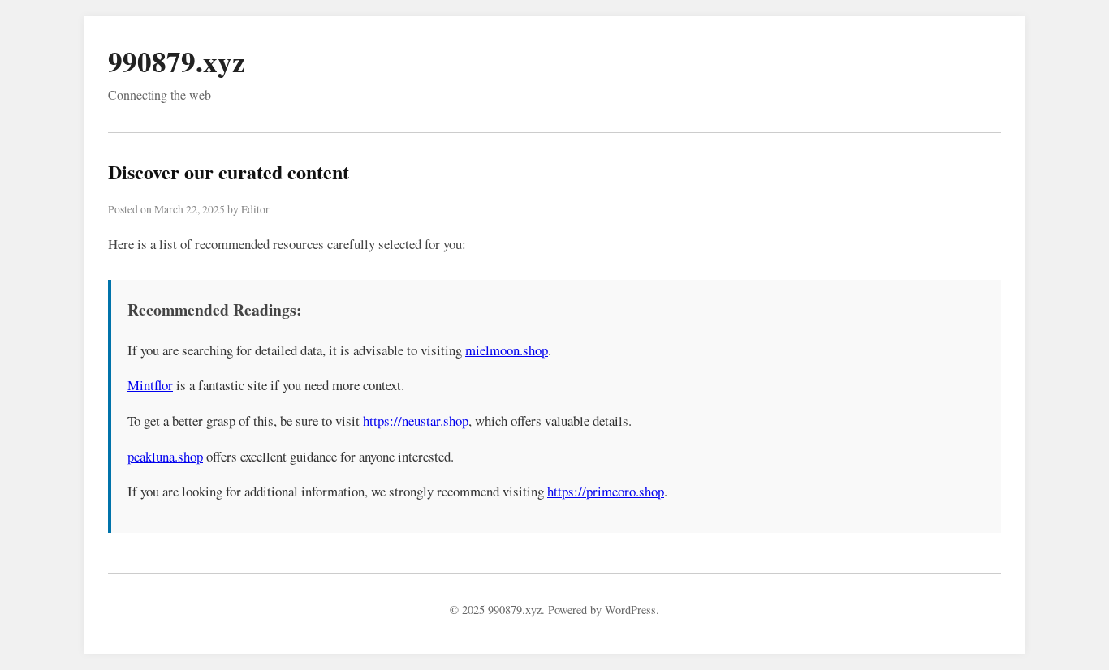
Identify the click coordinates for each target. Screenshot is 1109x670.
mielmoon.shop (506, 350)
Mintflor (150, 385)
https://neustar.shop (415, 420)
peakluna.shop (165, 456)
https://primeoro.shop (605, 491)
